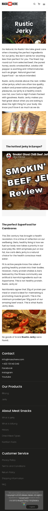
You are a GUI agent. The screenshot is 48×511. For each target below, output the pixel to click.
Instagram (7, 372)
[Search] (34, 4)
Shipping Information (13, 478)
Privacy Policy (8, 460)
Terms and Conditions (13, 466)
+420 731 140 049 (10, 363)
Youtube (6, 376)
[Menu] (44, 4)
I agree (32, 507)
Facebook (7, 368)
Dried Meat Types (11, 435)
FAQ (4, 484)
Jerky (4, 399)
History (5, 429)
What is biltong (9, 423)
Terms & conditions (20, 500)
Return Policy (8, 472)
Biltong (5, 393)
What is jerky (8, 417)
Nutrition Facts (9, 441)
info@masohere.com (13, 359)
